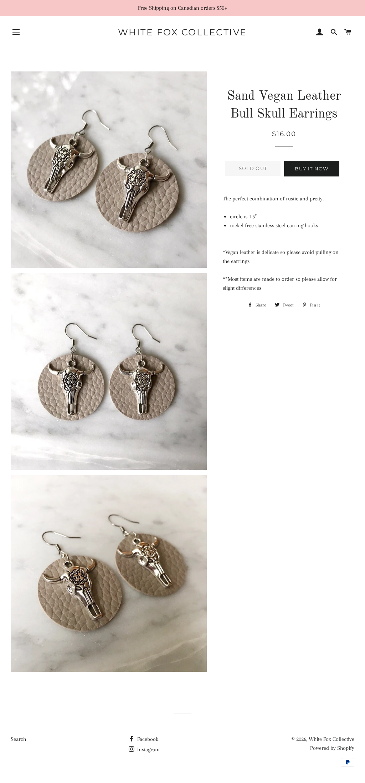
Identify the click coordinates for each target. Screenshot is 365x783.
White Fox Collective (182, 32)
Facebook (147, 739)
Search (18, 739)
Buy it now (311, 168)
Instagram (148, 749)
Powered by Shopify (332, 748)
